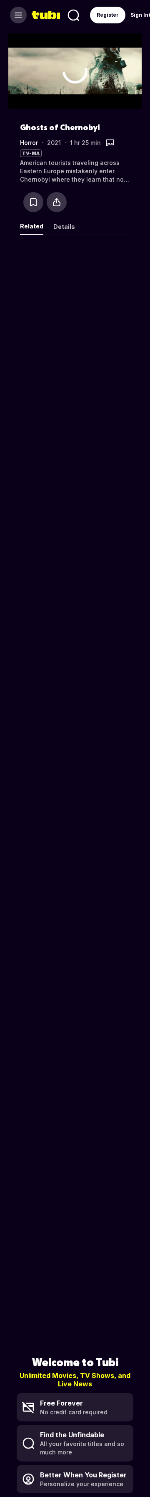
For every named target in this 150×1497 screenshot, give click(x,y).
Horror (29, 142)
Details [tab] (64, 226)
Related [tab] (31, 226)
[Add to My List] (33, 202)
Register (108, 15)
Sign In (139, 15)
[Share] (57, 202)
